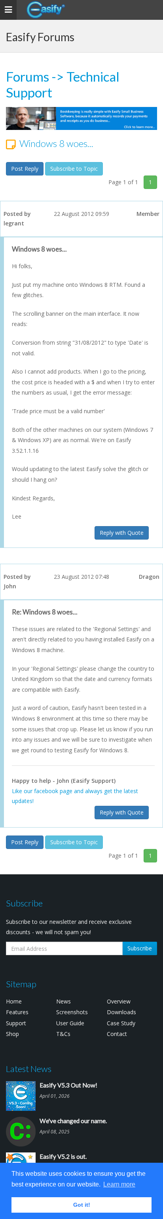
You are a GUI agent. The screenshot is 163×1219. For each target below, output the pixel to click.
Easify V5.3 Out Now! (68, 1085)
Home (14, 1001)
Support (16, 1023)
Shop (12, 1034)
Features (17, 1012)
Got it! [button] (81, 1205)
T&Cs (63, 1034)
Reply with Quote (122, 532)
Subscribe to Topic (74, 168)
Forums (27, 76)
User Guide (70, 1023)
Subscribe (139, 948)
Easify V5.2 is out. (63, 1156)
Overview (119, 1001)
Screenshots (72, 1012)
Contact (117, 1034)
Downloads (121, 1012)
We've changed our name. (73, 1120)
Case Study (121, 1023)
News (63, 1001)
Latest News (28, 1068)
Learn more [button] (119, 1184)
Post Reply (24, 168)
